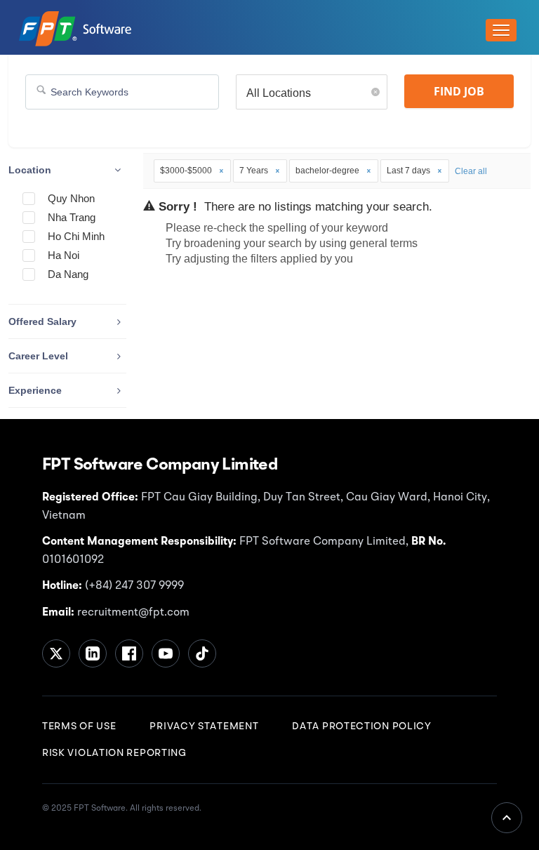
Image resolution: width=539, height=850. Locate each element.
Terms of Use (79, 726)
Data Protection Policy (361, 726)
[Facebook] (129, 653)
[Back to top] (506, 817)
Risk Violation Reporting (114, 753)
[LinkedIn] (93, 653)
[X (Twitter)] (56, 653)
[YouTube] (166, 653)
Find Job (459, 91)
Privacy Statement (203, 726)
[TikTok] (202, 653)
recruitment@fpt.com (131, 612)
